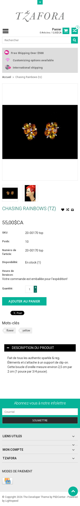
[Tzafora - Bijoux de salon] (40, 16)
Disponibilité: (10, 262)
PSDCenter (59, 497)
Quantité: (7, 288)
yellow (26, 330)
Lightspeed (11, 500)
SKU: (5, 232)
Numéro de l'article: (9, 252)
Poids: (6, 241)
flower (10, 330)
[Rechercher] (74, 40)
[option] (10, 193)
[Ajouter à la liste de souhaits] (63, 210)
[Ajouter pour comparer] (68, 210)
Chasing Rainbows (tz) (28, 77)
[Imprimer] (72, 210)
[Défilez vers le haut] (73, 491)
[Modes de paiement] (7, 481)
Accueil (6, 77)
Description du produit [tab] (33, 348)
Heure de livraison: (8, 272)
